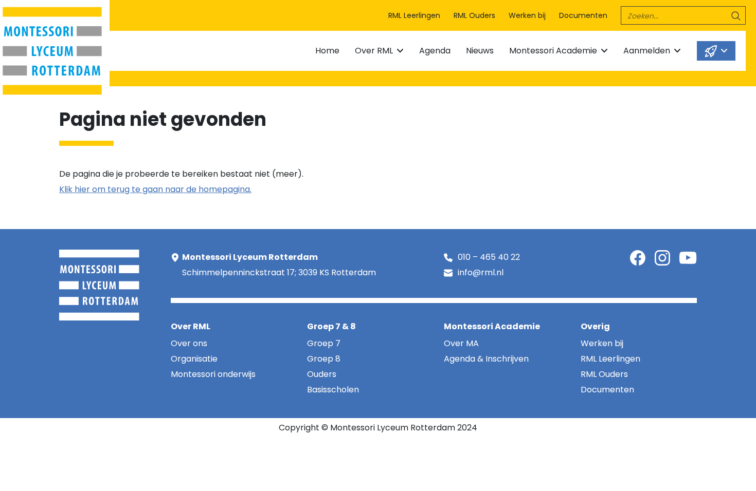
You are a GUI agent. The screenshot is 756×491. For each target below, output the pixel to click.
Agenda (435, 50)
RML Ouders (474, 15)
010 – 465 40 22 (489, 257)
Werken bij (527, 15)
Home (327, 50)
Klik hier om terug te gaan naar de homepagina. (155, 189)
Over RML (374, 50)
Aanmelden (646, 50)
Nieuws (480, 50)
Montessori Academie (553, 50)
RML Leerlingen (414, 15)
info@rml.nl (480, 272)
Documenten (583, 15)
